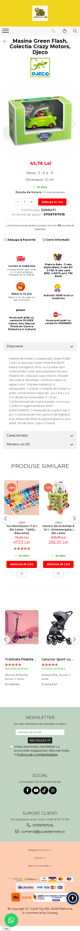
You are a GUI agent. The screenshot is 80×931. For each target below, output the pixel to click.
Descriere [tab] (15, 346)
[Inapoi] (3, 41)
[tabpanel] (40, 119)
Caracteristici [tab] (17, 435)
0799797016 (42, 825)
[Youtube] (36, 790)
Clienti (38, 858)
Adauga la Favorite (21, 239)
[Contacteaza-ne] (53, 31)
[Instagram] (53, 790)
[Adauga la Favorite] (22, 573)
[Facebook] (27, 790)
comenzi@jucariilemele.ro (42, 831)
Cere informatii (57, 239)
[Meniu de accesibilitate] (72, 898)
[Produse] (6, 32)
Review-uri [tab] (18, 444)
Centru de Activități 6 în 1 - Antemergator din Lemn (58, 529)
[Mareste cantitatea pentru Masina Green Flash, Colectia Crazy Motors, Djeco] (31, 202)
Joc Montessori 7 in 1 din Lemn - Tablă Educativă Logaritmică (21, 529)
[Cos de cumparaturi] (64, 31)
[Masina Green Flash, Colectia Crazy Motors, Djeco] (40, 119)
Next (73, 123)
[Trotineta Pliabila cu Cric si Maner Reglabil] (21, 627)
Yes (6, 928)
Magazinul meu (38, 850)
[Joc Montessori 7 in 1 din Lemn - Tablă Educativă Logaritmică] (21, 497)
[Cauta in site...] (75, 31)
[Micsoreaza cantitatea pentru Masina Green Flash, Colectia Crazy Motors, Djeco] (18, 202)
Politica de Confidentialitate (37, 754)
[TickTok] (44, 790)
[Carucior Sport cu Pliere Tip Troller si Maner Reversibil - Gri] (58, 627)
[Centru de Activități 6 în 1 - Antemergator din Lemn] (58, 497)
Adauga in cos (52, 202)
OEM (21, 522)
